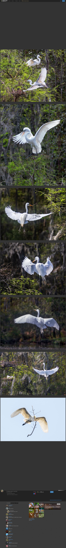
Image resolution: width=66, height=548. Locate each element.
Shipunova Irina (10, 536)
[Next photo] (65, 237)
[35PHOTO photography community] (4, 1)
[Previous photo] (0, 237)
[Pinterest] (35, 493)
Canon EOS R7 (33, 519)
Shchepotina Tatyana (11, 533)
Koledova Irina (10, 516)
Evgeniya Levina (10, 519)
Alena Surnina (10, 542)
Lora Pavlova (10, 513)
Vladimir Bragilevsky (11, 539)
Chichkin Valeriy (10, 522)
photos (33, 518)
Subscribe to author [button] (52, 491)
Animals (31, 520)
